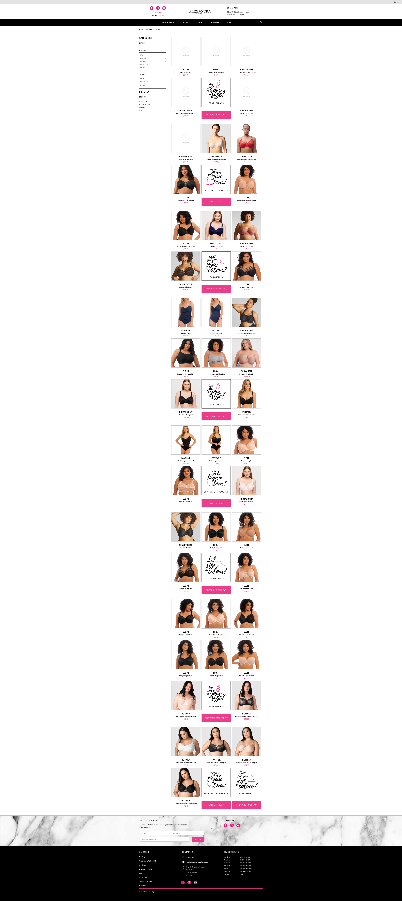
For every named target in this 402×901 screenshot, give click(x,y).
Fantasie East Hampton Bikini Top (246, 393)
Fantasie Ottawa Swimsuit (216, 312)
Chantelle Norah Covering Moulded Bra (216, 138)
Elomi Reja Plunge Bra (185, 51)
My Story (142, 857)
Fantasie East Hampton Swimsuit (185, 440)
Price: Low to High (144, 101)
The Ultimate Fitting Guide (147, 861)
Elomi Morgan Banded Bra (246, 567)
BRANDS (142, 68)
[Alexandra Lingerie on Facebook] (151, 8)
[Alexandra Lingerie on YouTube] (164, 8)
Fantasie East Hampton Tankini (216, 440)
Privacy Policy (143, 885)
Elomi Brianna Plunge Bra (246, 266)
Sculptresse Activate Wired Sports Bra (246, 312)
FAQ (140, 873)
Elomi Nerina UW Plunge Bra (216, 51)
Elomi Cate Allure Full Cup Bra (185, 179)
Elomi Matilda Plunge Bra (246, 527)
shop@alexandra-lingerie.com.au (197, 862)
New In (186, 22)
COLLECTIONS (143, 65)
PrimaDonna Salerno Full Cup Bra (185, 138)
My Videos (142, 865)
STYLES (141, 79)
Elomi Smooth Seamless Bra (216, 614)
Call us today (216, 201)
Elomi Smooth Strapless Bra (216, 654)
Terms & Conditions (145, 881)
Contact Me (143, 877)
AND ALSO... (143, 62)
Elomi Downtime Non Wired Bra (185, 353)
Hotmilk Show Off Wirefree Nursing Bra (185, 741)
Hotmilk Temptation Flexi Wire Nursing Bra (185, 695)
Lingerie (200, 22)
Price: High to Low (144, 104)
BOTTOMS (142, 58)
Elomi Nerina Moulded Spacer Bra (246, 179)
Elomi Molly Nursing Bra (246, 440)
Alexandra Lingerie (150, 892)
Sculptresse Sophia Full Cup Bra (246, 92)
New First (142, 108)
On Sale (229, 22)
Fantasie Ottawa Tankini (185, 312)
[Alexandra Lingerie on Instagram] (158, 8)
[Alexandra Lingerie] (200, 11)
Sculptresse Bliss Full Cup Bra (185, 527)
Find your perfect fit (216, 114)
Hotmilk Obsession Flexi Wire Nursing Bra (246, 741)
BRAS (141, 55)
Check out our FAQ (216, 288)
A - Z (140, 111)
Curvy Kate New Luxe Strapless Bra (246, 353)
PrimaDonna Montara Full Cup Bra (185, 393)
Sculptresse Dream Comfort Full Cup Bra (246, 51)
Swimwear (214, 22)
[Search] (261, 22)
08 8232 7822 (232, 8)
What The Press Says (145, 869)
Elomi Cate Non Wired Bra (185, 480)
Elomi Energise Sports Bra (185, 654)
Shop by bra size (169, 22)
